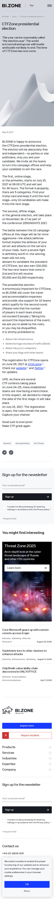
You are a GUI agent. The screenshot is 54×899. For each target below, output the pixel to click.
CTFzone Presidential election (31, 16)
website (21, 368)
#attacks (6, 638)
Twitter (39, 368)
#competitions (22, 443)
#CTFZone (39, 443)
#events (7, 443)
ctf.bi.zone (35, 364)
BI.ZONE (5, 16)
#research (7, 642)
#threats (26, 638)
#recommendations (11, 680)
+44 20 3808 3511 (13, 853)
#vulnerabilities (19, 677)
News (14, 16)
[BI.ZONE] (13, 5)
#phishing (16, 638)
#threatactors (18, 659)
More (27, 891)
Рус (32, 5)
